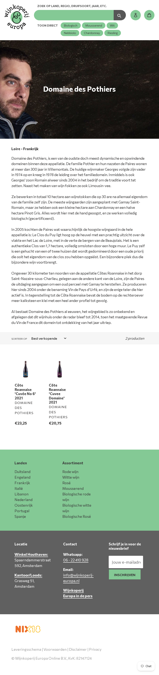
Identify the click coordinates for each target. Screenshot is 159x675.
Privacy (95, 649)
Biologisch (70, 25)
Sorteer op (19, 338)
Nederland (23, 499)
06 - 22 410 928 (75, 560)
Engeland (22, 477)
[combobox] (74, 15)
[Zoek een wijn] (120, 15)
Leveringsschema (26, 649)
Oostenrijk (23, 505)
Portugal (21, 510)
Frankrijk (22, 482)
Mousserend (93, 25)
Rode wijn (70, 471)
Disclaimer (78, 649)
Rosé (66, 482)
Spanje (20, 516)
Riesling (113, 33)
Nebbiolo (70, 33)
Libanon (21, 494)
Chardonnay (92, 33)
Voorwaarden (55, 649)
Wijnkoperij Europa (104, 664)
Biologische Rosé (76, 516)
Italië (18, 488)
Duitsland (22, 471)
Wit (112, 25)
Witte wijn (70, 477)
